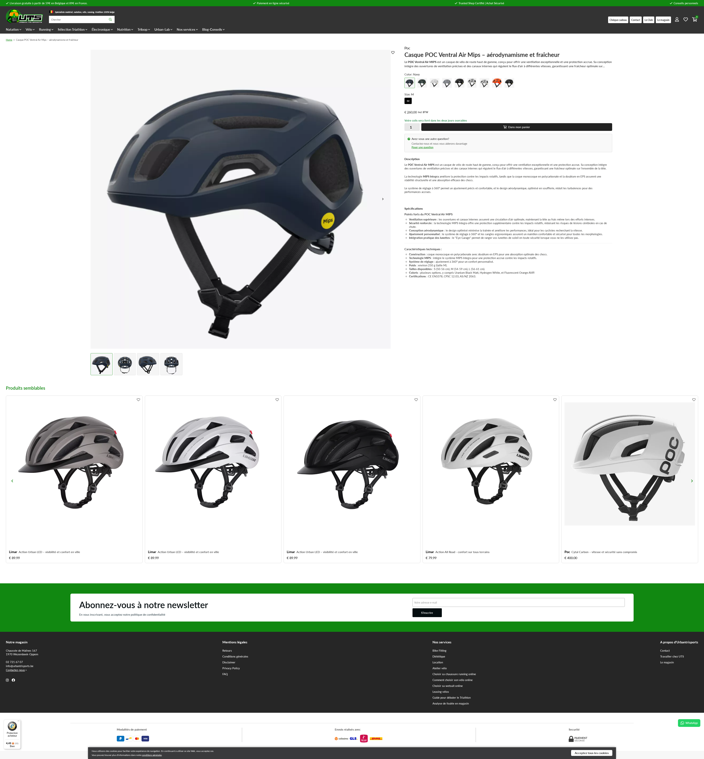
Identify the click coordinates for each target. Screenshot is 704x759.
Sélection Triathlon (71, 29)
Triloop (142, 29)
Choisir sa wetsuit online (447, 686)
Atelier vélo (439, 668)
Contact (665, 650)
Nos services (186, 29)
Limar (13, 552)
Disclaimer (228, 662)
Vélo (29, 29)
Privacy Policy (231, 668)
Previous (12, 481)
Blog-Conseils (212, 29)
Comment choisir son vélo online (452, 680)
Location (437, 662)
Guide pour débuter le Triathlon (451, 697)
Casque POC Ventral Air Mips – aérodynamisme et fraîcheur (47, 39)
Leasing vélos (440, 691)
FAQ (225, 674)
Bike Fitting (439, 650)
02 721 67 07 (14, 662)
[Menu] (18, 722)
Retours (227, 650)
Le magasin (667, 662)
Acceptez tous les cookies (592, 753)
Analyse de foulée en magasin (450, 703)
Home (9, 39)
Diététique (438, 656)
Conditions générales (235, 656)
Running (45, 29)
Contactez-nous (15, 670)
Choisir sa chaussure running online (454, 674)
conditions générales (152, 755)
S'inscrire (427, 613)
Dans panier (518, 127)
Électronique (101, 29)
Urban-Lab (162, 29)
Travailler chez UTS (672, 656)
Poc (567, 552)
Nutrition (124, 29)
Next (384, 199)
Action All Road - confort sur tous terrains (462, 552)
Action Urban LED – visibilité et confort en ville (49, 552)
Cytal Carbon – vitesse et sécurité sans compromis (604, 552)
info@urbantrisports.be (19, 666)
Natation (12, 29)
